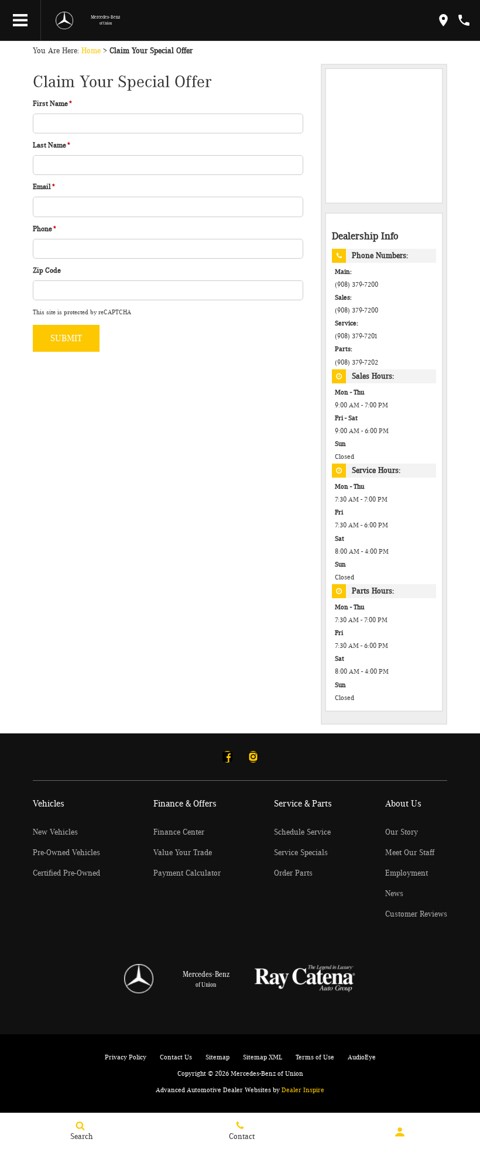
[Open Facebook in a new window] (227, 757)
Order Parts (293, 873)
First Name (53, 104)
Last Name (52, 145)
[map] (443, 20)
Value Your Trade (182, 853)
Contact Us (176, 1057)
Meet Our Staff (409, 853)
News (394, 894)
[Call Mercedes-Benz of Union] (464, 20)
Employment (406, 873)
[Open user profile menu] (400, 1132)
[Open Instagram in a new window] (253, 757)
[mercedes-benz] (64, 20)
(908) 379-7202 (356, 362)
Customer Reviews (416, 914)
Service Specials (301, 853)
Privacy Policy (125, 1057)
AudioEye (362, 1057)
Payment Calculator (187, 873)
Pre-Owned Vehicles (66, 853)
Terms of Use (315, 1057)
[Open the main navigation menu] (20, 20)
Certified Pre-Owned (66, 873)
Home (91, 51)
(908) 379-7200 (356, 285)
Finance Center (178, 832)
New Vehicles (55, 832)
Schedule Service (302, 832)
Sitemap (217, 1057)
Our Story (401, 832)
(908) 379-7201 (356, 336)
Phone (45, 229)
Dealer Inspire (303, 1089)
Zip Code (47, 271)
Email (44, 187)
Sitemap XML (262, 1057)
